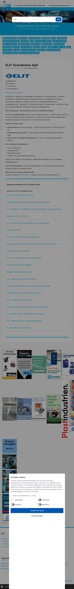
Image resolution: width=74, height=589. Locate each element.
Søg (58, 19)
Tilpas (34, 495)
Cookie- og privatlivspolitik (21, 495)
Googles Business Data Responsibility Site (46, 489)
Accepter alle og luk (37, 510)
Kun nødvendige (37, 516)
